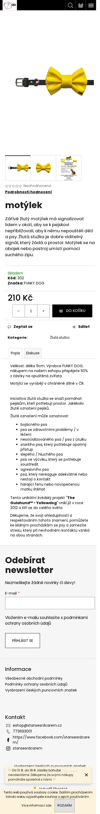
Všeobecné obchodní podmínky (34, 678)
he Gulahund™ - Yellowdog (42, 500)
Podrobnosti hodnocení (28, 192)
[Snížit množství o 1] (19, 311)
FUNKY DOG (34, 283)
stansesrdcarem (27, 748)
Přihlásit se (22, 640)
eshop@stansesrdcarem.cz (37, 725)
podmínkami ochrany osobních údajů (46, 620)
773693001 (22, 731)
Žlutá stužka (59, 337)
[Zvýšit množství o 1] (43, 311)
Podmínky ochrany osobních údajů (36, 684)
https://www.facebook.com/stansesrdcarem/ (51, 740)
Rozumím (64, 805)
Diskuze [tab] (32, 353)
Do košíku (75, 310)
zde (48, 805)
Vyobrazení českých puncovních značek (41, 690)
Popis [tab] (15, 353)
